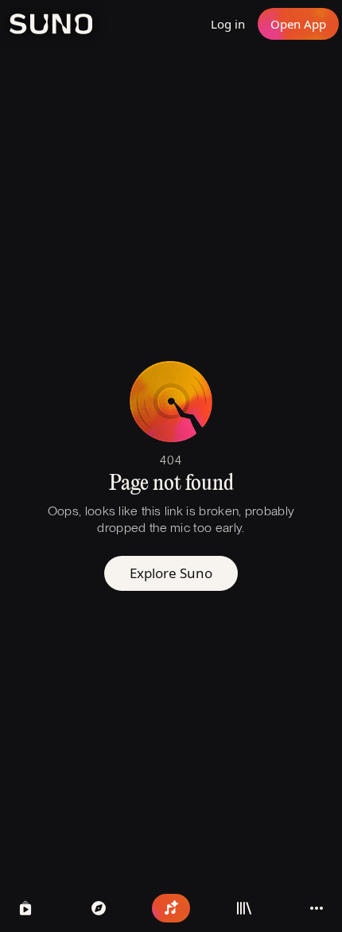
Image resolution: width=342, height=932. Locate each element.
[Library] (244, 908)
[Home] (99, 908)
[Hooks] (25, 908)
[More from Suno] (316, 908)
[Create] (171, 908)
